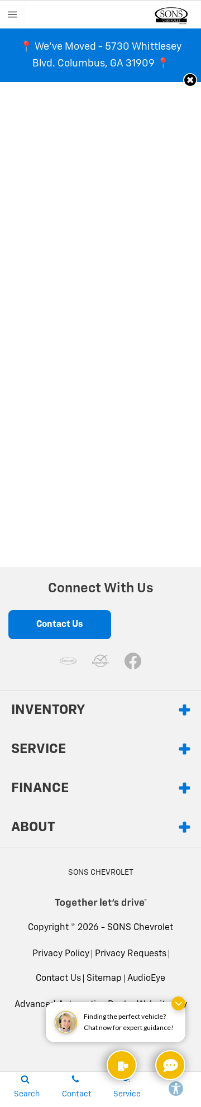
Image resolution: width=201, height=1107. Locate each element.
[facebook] (133, 661)
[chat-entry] (170, 1065)
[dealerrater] (100, 661)
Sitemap (104, 978)
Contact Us (58, 978)
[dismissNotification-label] (178, 1003)
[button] (190, 80)
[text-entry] (122, 1065)
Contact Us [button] (59, 624)
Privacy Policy (60, 954)
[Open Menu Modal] (12, 14)
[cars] (68, 661)
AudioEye (146, 978)
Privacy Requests (130, 954)
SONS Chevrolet (140, 927)
